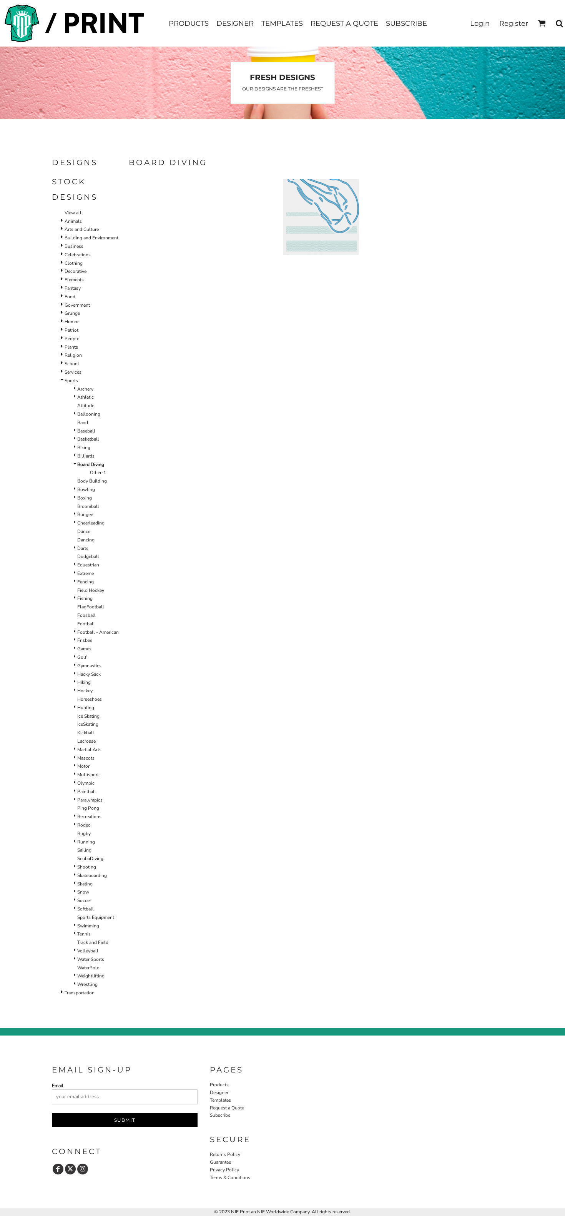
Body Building (92, 481)
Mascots (86, 758)
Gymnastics (89, 666)
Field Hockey (90, 590)
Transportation (80, 993)
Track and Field (92, 942)
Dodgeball (88, 556)
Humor (72, 322)
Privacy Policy (224, 1170)
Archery (85, 389)
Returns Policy (225, 1154)
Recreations (89, 816)
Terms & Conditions (230, 1177)
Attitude (85, 406)
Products (219, 1085)
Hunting (85, 708)
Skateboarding (92, 875)
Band (82, 422)
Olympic (86, 783)
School (72, 364)
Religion (73, 355)
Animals (73, 221)
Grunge (72, 313)
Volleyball (87, 951)
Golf (81, 657)
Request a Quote (227, 1108)
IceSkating (87, 724)
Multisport (88, 775)
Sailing (84, 850)
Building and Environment (91, 238)
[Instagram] (82, 1169)
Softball (85, 909)
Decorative (75, 271)
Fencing (85, 582)
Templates (220, 1100)
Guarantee (220, 1162)
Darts (82, 548)
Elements (74, 280)
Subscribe (220, 1115)
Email (57, 1085)
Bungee (85, 514)
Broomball (88, 506)
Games (84, 649)
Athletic (85, 397)
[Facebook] (58, 1169)
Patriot (71, 330)
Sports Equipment (95, 917)
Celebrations (78, 255)
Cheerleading (91, 523)
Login (480, 23)
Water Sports (90, 959)
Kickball (85, 733)
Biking (83, 447)
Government (77, 305)
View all (73, 213)
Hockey (85, 691)
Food (70, 297)
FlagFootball (90, 607)
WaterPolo (88, 968)
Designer (219, 1092)
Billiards (86, 456)
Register (513, 23)
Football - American (98, 632)
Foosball (86, 615)
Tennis (84, 934)
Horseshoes (89, 699)
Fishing (85, 598)
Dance (83, 531)
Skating (85, 884)
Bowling (86, 489)
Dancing (86, 540)
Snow (83, 892)
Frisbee (84, 640)
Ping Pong (88, 808)
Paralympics (90, 800)
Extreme (85, 573)
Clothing (74, 263)
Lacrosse (86, 741)
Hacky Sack (89, 674)
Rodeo (84, 825)
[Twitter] (70, 1169)
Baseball (86, 431)
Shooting (86, 867)
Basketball (88, 439)
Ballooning (88, 414)
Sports (71, 380)
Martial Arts (89, 750)
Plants (71, 347)
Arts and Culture (82, 229)
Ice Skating (88, 716)
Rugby (84, 833)
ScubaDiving (90, 858)
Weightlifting (91, 976)
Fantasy (73, 288)
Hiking (84, 682)
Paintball (86, 791)
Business (74, 246)
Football (86, 624)
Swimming (88, 926)
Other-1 (98, 472)
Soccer (84, 900)
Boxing (84, 498)
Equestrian (88, 565)
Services (73, 372)
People (72, 339)
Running (86, 842)
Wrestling (87, 984)
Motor (83, 766)
